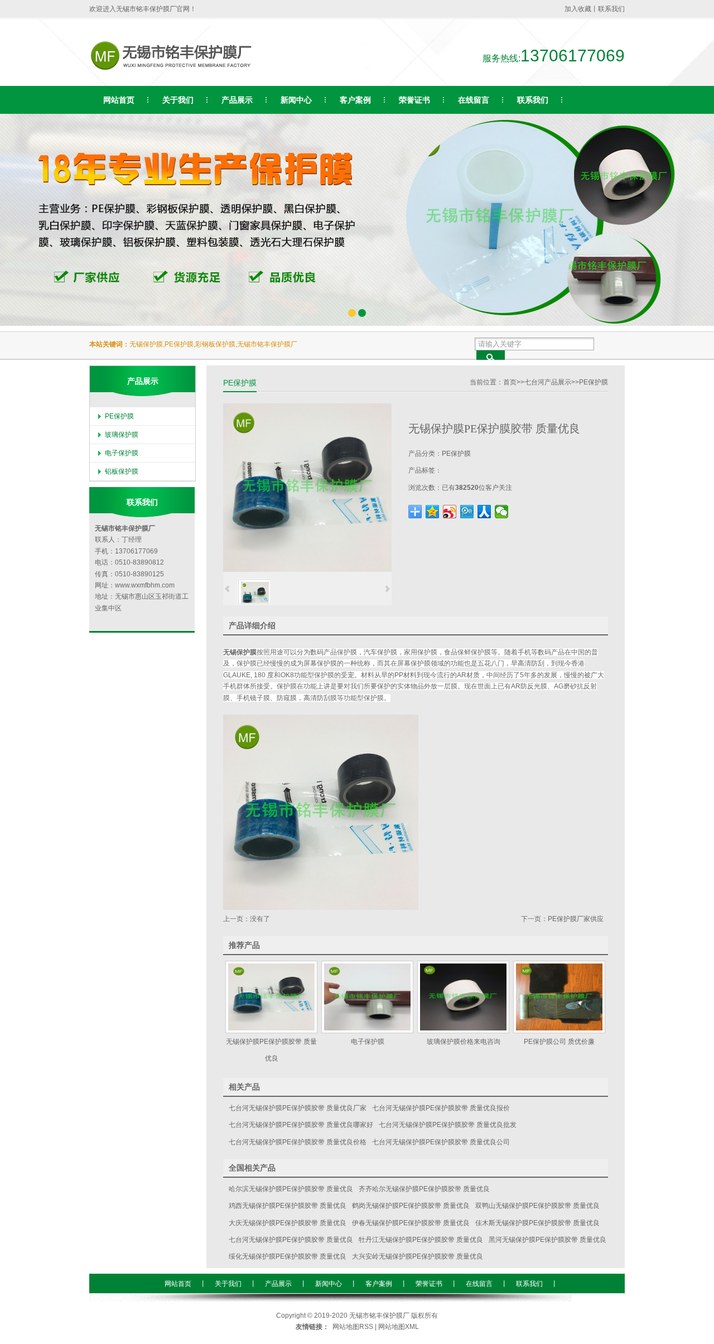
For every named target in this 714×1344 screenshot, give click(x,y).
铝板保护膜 (121, 471)
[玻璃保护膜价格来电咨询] (463, 997)
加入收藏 (578, 9)
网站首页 (178, 1284)
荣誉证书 (429, 1284)
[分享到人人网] (484, 511)
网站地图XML (398, 1327)
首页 (510, 382)
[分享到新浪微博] (450, 511)
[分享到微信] (502, 511)
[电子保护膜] (367, 997)
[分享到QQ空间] (433, 511)
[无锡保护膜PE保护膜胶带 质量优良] (271, 997)
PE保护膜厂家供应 (576, 919)
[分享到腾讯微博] (467, 511)
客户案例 (378, 1284)
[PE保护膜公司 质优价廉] (559, 997)
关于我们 (228, 1284)
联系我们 (611, 9)
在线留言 (479, 1284)
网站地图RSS (352, 1327)
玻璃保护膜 (121, 435)
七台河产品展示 (547, 382)
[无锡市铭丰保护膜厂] (184, 72)
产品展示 (278, 1284)
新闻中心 (328, 1284)
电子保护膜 (121, 453)
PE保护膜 (593, 382)
